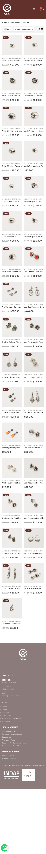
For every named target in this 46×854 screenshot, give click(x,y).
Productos (15, 22)
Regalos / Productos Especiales (14, 743)
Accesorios (6, 58)
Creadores (6, 715)
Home (4, 706)
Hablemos (6, 721)
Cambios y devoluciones (12, 734)
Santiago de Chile (9, 682)
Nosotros (5, 712)
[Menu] (34, 9)
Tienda (4, 709)
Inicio (4, 22)
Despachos (6, 737)
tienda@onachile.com (11, 696)
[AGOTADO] (18, 110)
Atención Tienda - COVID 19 (12, 746)
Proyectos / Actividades (11, 718)
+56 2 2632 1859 (8, 689)
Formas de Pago (8, 740)
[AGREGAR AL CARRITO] (18, 39)
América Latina (15, 58)
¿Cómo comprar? (9, 731)
